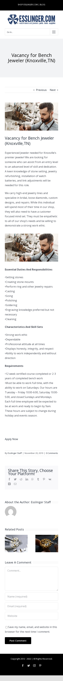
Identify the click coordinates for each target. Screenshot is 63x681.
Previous (41, 90)
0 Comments (52, 453)
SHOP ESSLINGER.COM (28, 4)
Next (53, 90)
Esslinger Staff (15, 453)
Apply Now (11, 439)
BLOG (42, 4)
